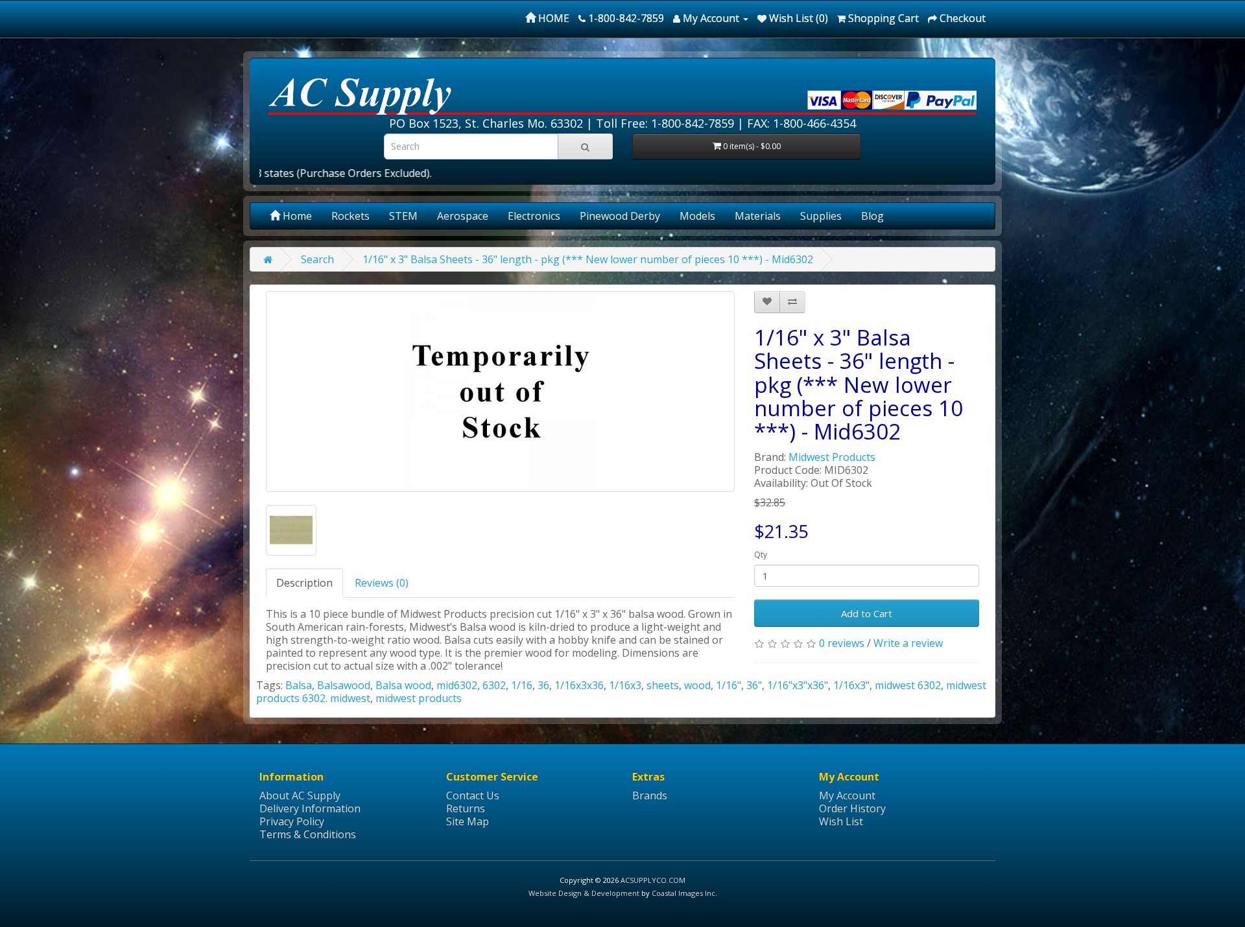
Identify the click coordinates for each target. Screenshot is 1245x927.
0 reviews (841, 643)
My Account (847, 795)
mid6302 (456, 685)
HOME (552, 18)
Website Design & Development (583, 893)
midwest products (418, 698)
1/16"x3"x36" (797, 685)
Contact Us (472, 795)
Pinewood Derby (620, 216)
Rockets (350, 216)
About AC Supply (299, 795)
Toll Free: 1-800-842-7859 (665, 123)
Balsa (298, 685)
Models (697, 216)
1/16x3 (625, 685)
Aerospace (462, 216)
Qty (760, 554)
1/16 (521, 685)
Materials (758, 216)
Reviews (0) (382, 583)
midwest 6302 (908, 685)
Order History (852, 808)
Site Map (467, 821)
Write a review (908, 643)
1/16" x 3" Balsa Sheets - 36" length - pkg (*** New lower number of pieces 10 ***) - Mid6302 (587, 259)
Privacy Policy (291, 821)
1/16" (728, 685)
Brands (649, 795)
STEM (403, 216)
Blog (872, 216)
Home (296, 216)
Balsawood (343, 685)
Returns (465, 808)
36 (543, 685)
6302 (494, 685)
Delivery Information (310, 808)
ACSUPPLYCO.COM (653, 880)
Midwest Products (831, 457)
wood (697, 685)
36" (754, 685)
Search (317, 259)
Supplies (821, 216)
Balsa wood (403, 685)
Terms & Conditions (307, 834)
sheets (662, 685)
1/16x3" (851, 685)
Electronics (534, 216)
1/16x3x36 (579, 685)
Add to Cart (866, 613)
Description (304, 583)
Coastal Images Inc (683, 893)
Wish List (841, 821)
